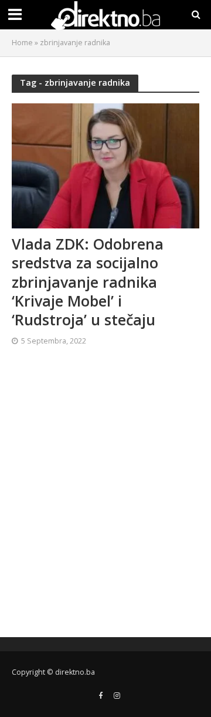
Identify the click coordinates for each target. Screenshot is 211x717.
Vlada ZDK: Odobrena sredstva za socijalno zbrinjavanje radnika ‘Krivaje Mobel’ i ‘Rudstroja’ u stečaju (88, 281)
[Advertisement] (105, 496)
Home (22, 43)
